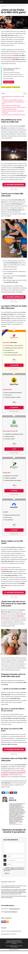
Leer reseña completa (14, 368)
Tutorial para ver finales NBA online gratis (12, 100)
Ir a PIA (14, 449)
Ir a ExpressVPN (14, 365)
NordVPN (5, 512)
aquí (13, 280)
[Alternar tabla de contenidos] (24, 93)
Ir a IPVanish (14, 490)
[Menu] (1, 2)
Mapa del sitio (18, 940)
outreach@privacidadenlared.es (11, 911)
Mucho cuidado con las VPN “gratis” (11, 105)
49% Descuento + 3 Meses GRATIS (14, 345)
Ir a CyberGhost (14, 407)
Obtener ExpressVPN (15, 185)
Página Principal (4, 5)
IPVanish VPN (6, 472)
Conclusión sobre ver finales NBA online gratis (13, 114)
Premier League (5, 618)
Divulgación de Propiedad (10, 942)
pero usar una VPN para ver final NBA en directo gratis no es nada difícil (13, 772)
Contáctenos (14, 943)
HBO (22, 616)
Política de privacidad (10, 940)
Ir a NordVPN (14, 530)
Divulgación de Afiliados (11, 941)
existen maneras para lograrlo (11, 57)
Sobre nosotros (19, 942)
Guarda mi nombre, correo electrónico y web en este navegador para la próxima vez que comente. (14, 869)
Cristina (11, 798)
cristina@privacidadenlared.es (16, 824)
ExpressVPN (6, 342)
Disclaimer (19, 941)
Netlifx (18, 616)
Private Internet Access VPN (10, 431)
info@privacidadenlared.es (14, 908)
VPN (9, 5)
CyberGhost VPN (7, 389)
